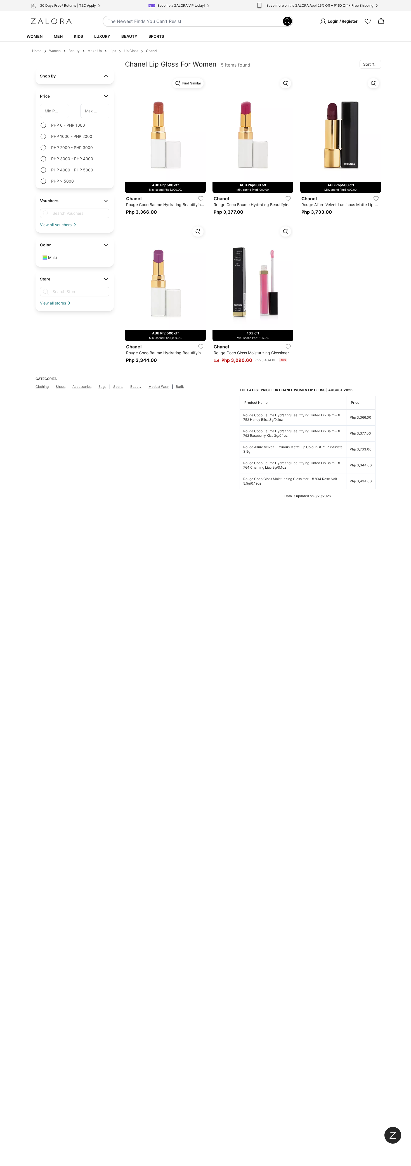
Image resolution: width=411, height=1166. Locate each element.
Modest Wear (158, 386)
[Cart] (381, 21)
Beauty (129, 36)
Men (58, 36)
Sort (367, 64)
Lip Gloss (131, 51)
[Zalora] (51, 21)
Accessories (81, 386)
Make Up (95, 51)
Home (36, 51)
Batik (180, 386)
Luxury (102, 36)
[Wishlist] (367, 21)
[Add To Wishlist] (201, 198)
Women (34, 36)
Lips (113, 51)
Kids (78, 36)
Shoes (60, 386)
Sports (156, 36)
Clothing (42, 386)
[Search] (287, 21)
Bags (102, 386)
